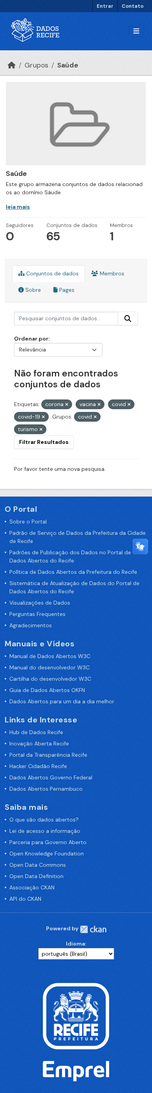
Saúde (67, 65)
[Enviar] (128, 319)
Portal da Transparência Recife (48, 754)
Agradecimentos (30, 625)
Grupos (36, 65)
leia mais (18, 206)
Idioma (75, 943)
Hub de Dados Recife (36, 732)
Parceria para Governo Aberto (48, 842)
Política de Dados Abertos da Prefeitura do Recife (73, 571)
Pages (66, 289)
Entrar (105, 6)
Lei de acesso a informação (44, 830)
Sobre (32, 289)
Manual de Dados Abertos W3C (49, 656)
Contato (132, 6)
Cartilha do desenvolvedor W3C (50, 678)
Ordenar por (31, 338)
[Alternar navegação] (136, 31)
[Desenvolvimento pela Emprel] (76, 1070)
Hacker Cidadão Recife (38, 766)
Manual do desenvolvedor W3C (49, 667)
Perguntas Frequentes (37, 613)
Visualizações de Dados (39, 602)
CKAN (93, 929)
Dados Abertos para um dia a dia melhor (61, 701)
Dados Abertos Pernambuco (46, 788)
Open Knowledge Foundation (46, 853)
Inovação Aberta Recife (39, 743)
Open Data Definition (36, 876)
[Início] (12, 65)
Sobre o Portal (28, 521)
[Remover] (66, 404)
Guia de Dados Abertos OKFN (47, 690)
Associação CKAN (32, 887)
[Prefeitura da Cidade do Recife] (76, 1015)
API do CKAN (25, 898)
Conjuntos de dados (52, 273)
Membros (111, 273)
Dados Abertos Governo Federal (50, 777)
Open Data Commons (37, 864)
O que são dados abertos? (44, 819)
